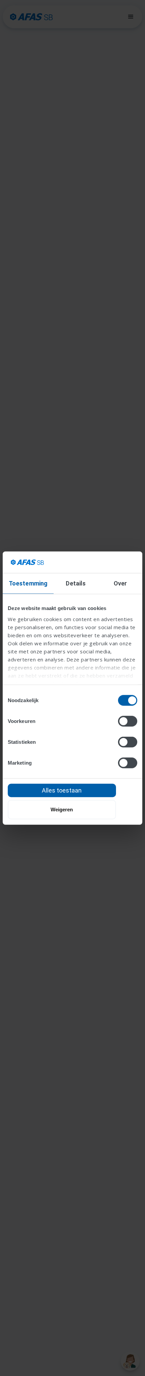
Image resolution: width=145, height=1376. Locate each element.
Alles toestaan (62, 790)
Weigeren (62, 809)
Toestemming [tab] (28, 583)
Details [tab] (76, 583)
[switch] (127, 721)
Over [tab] (120, 583)
